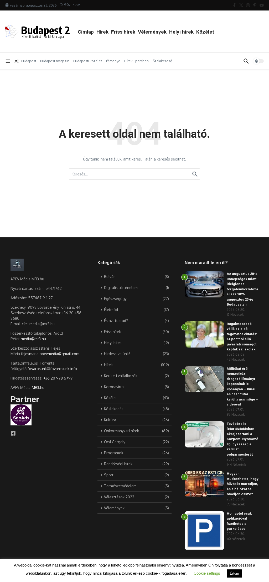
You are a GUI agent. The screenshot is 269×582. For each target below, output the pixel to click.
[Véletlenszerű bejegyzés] (16, 61)
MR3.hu (38, 387)
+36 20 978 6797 (58, 378)
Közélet (205, 32)
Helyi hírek (181, 32)
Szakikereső (162, 61)
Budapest (28, 61)
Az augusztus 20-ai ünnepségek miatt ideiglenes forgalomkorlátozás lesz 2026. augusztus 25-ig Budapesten (242, 289)
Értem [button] (234, 573)
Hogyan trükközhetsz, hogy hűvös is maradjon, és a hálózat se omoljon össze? (242, 484)
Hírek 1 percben (136, 61)
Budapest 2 (45, 29)
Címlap (86, 32)
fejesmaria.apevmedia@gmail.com (50, 353)
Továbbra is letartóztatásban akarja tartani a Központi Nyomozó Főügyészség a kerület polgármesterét (242, 439)
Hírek (102, 32)
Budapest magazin (54, 61)
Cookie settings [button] (207, 573)
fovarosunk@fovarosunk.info (52, 368)
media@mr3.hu (33, 339)
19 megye (113, 61)
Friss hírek (123, 32)
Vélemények (152, 32)
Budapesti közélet (87, 61)
